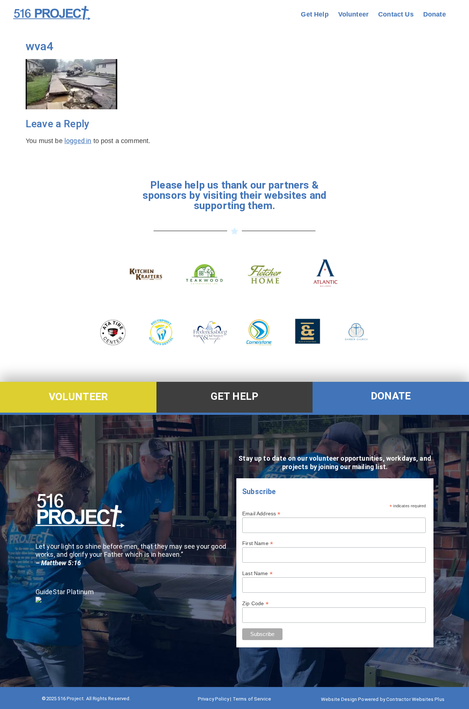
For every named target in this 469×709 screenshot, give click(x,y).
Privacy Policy (213, 699)
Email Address (261, 513)
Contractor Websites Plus (415, 699)
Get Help (314, 14)
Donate (434, 14)
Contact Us (396, 14)
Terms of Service (252, 699)
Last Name (257, 573)
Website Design (339, 699)
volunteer (78, 397)
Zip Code (255, 603)
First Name (257, 543)
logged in (77, 141)
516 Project (71, 698)
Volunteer (353, 14)
